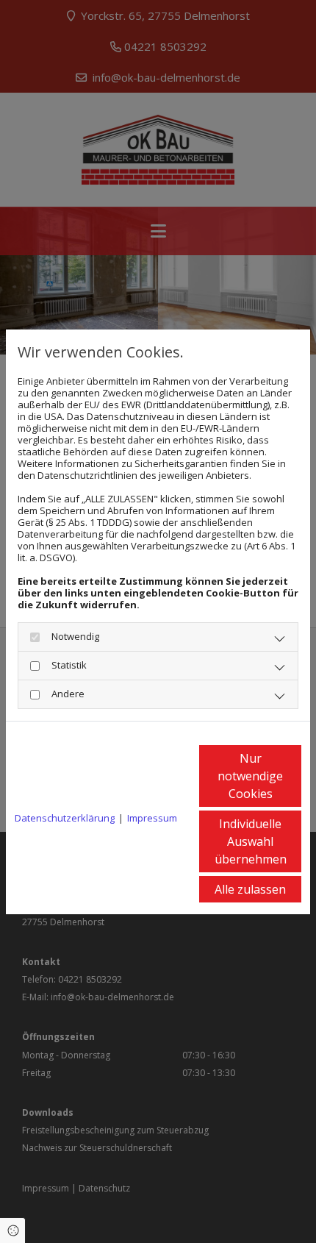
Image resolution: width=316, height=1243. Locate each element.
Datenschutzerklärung (65, 818)
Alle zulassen (250, 889)
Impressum (152, 818)
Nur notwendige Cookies (250, 776)
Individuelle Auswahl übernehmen (251, 841)
